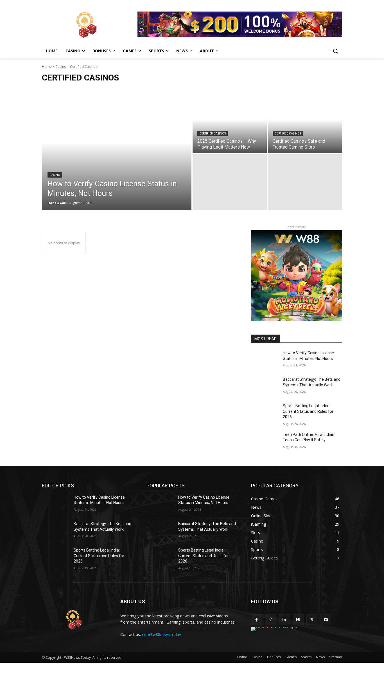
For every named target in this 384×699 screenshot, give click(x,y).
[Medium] (298, 619)
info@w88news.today (161, 634)
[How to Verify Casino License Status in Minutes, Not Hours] (116, 153)
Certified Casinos (212, 133)
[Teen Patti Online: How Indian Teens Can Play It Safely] (264, 441)
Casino (60, 66)
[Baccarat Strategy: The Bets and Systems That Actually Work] (264, 386)
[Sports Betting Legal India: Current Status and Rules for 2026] (264, 412)
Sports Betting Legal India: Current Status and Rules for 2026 (308, 411)
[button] (335, 51)
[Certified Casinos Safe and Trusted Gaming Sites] (305, 125)
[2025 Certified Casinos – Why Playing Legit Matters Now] (230, 125)
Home (47, 66)
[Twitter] (311, 619)
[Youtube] (325, 619)
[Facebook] (256, 619)
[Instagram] (270, 619)
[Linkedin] (284, 619)
